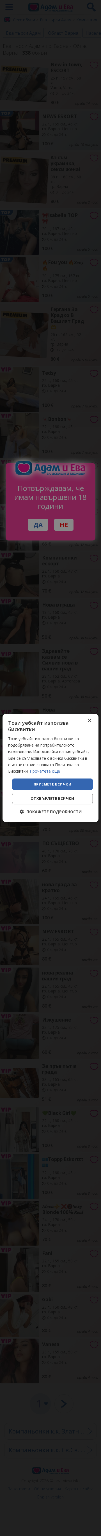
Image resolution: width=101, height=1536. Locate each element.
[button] (51, 811)
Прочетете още (45, 771)
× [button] (89, 721)
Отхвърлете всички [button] (52, 798)
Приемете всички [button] (52, 784)
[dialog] (50, 768)
